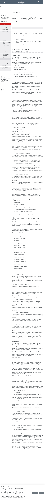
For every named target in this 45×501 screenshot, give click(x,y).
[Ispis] (42, 14)
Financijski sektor (5, 25)
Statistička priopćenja (4, 15)
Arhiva (3, 70)
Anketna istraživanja (4, 87)
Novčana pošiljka (6, 63)
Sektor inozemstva (5, 29)
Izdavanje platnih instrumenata (6, 52)
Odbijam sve (41, 492)
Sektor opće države (5, 27)
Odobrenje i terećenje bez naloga (6, 61)
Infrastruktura (22, 6)
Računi (4, 57)
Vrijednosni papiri (5, 33)
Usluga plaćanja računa (5, 49)
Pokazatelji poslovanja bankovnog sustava (5, 18)
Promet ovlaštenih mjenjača (5, 68)
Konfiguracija (28, 492)
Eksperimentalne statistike (4, 90)
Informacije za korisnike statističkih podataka (4, 80)
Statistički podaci (9, 6)
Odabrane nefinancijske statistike (4, 36)
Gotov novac (5, 47)
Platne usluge (16, 6)
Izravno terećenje (6, 45)
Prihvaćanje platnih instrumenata (6, 55)
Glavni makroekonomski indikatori (4, 21)
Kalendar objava (4, 13)
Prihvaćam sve (34, 492)
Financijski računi (5, 31)
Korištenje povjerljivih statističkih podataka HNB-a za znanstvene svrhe (5, 85)
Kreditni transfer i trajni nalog (7, 43)
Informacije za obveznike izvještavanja (3, 76)
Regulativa (3, 73)
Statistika (3, 6)
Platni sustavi (4, 38)
